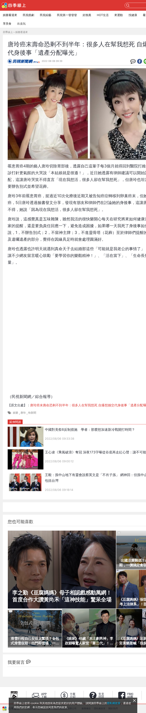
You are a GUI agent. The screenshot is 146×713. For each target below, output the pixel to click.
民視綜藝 (45, 15)
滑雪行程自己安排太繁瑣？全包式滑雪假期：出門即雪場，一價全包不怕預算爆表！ (35, 641)
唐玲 (23, 412)
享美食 (7, 23)
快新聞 (32, 412)
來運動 (118, 15)
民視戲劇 (28, 15)
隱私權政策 (113, 703)
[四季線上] (14, 5)
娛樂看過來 (10, 15)
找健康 (133, 15)
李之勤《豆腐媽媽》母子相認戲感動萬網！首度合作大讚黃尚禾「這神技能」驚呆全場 (61, 596)
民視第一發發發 (67, 15)
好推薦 (87, 15)
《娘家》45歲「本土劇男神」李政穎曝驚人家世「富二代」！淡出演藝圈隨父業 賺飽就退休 (89, 641)
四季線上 (8, 32)
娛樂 (15, 412)
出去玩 (21, 23)
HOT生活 (103, 15)
